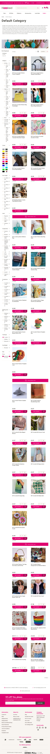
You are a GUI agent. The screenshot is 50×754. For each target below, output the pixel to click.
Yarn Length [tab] (4, 175)
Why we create (16, 716)
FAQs (3, 716)
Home (3, 16)
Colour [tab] (3, 145)
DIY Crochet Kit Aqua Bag (18, 495)
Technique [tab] (4, 334)
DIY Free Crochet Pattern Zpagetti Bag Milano (37, 73)
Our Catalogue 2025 (29, 724)
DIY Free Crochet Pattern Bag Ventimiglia (19, 105)
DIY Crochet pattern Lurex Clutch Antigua (18, 269)
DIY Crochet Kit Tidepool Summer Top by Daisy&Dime (37, 660)
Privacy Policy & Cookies (6, 726)
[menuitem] (4, 13)
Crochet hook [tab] (5, 280)
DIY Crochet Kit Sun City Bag (19, 659)
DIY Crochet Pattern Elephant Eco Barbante (19, 301)
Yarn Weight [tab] (4, 345)
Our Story (15, 714)
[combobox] (27, 8)
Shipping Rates (5, 720)
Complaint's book (5, 732)
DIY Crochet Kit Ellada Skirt (37, 495)
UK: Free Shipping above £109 (31, 216)
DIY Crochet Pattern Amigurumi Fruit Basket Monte (38, 565)
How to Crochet (28, 718)
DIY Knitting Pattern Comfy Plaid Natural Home (18, 200)
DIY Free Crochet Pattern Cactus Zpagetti (18, 73)
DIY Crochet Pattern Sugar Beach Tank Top (18, 597)
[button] (33, 2)
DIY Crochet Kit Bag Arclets (37, 464)
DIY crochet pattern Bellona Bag (19, 237)
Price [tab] (3, 354)
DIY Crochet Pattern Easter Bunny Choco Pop (18, 332)
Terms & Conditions (6, 728)
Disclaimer (4, 730)
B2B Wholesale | (41, 2)
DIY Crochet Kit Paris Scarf (37, 596)
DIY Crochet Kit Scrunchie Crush (18, 528)
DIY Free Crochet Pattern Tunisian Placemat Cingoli (18, 137)
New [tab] (3, 351)
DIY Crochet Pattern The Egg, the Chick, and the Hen (19, 565)
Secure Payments (5, 724)
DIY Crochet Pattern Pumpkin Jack (19, 364)
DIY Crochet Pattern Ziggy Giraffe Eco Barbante (37, 301)
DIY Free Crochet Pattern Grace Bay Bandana (18, 169)
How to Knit (27, 720)
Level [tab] (3, 213)
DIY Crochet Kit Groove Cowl (38, 432)
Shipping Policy (5, 718)
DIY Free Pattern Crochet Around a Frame (37, 137)
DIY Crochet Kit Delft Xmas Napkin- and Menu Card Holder (19, 628)
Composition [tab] (5, 228)
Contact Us (4, 714)
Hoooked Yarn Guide (29, 716)
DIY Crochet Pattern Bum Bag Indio (38, 237)
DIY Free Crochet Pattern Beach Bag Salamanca (37, 105)
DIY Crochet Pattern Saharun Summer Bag (38, 269)
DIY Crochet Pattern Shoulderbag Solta (36, 401)
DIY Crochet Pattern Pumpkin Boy (38, 332)
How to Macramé (28, 722)
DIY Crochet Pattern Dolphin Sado (19, 401)
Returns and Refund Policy (7, 722)
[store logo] (8, 8)
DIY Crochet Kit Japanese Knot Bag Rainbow (38, 628)
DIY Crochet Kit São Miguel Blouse (18, 433)
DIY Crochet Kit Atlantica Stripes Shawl (18, 464)
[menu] (25, 13)
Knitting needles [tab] (5, 310)
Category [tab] (4, 60)
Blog (26, 714)
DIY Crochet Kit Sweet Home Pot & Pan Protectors (38, 169)
